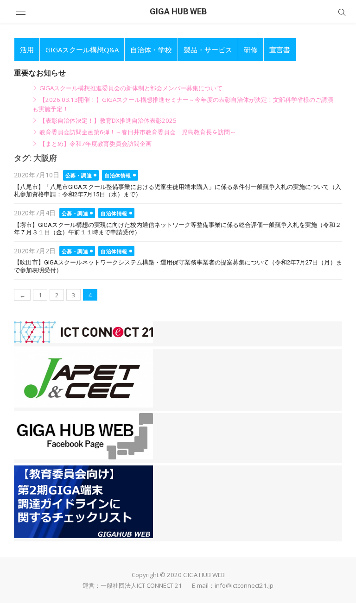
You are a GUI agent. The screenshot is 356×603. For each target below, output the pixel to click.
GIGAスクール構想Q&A (82, 49)
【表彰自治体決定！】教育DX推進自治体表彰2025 (108, 120)
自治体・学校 (151, 49)
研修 (251, 49)
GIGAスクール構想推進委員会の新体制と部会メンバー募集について (130, 88)
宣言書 (279, 49)
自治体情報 (117, 175)
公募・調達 (78, 175)
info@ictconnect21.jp (244, 585)
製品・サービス (208, 49)
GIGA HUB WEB (178, 11)
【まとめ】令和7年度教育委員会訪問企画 (95, 143)
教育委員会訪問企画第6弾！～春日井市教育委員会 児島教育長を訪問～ (137, 132)
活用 (27, 49)
